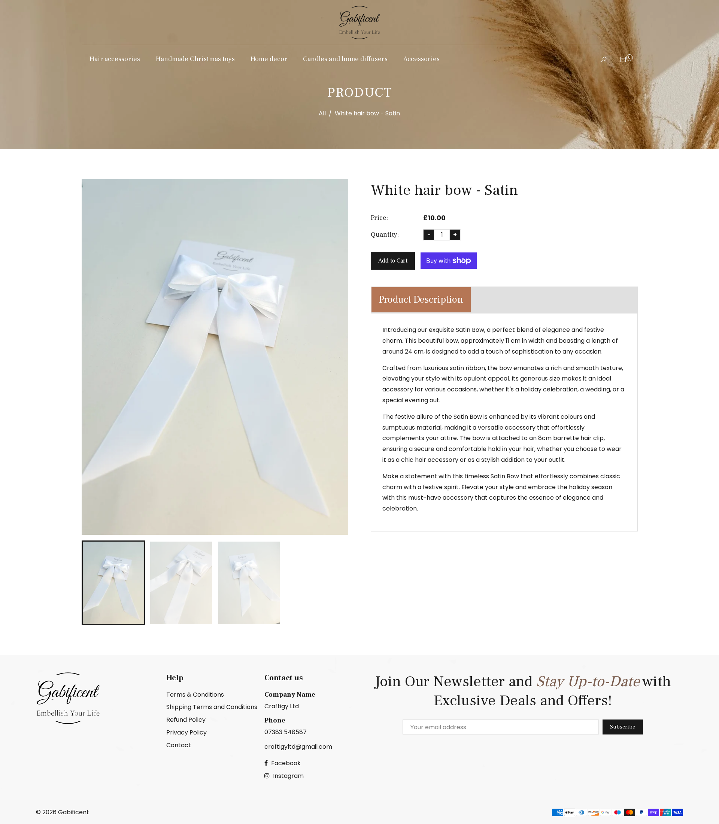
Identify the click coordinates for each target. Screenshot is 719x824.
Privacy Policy (186, 732)
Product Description (421, 299)
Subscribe (622, 727)
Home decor (269, 59)
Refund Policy (186, 719)
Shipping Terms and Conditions (211, 707)
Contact (178, 745)
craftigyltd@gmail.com (298, 746)
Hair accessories (115, 59)
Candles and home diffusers (345, 59)
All (322, 113)
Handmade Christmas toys (195, 59)
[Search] (601, 59)
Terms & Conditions (195, 694)
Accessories (421, 59)
